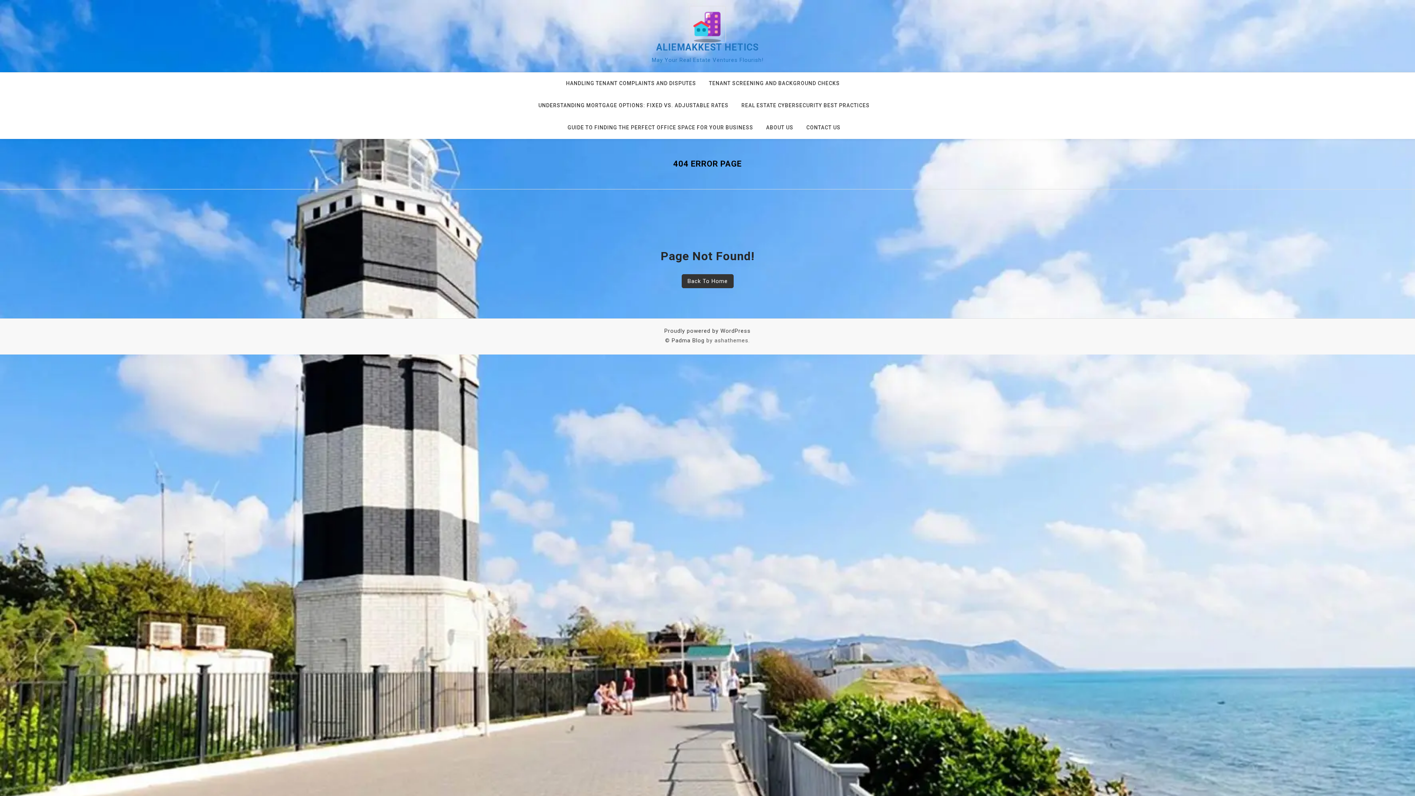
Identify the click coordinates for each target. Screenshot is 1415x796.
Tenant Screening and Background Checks (774, 83)
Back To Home (708, 281)
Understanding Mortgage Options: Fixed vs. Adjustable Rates (633, 105)
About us (779, 127)
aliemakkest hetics (707, 47)
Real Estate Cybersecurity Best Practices (805, 105)
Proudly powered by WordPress (707, 331)
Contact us (823, 127)
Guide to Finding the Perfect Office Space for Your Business (660, 127)
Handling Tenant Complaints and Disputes (631, 83)
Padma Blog (688, 340)
